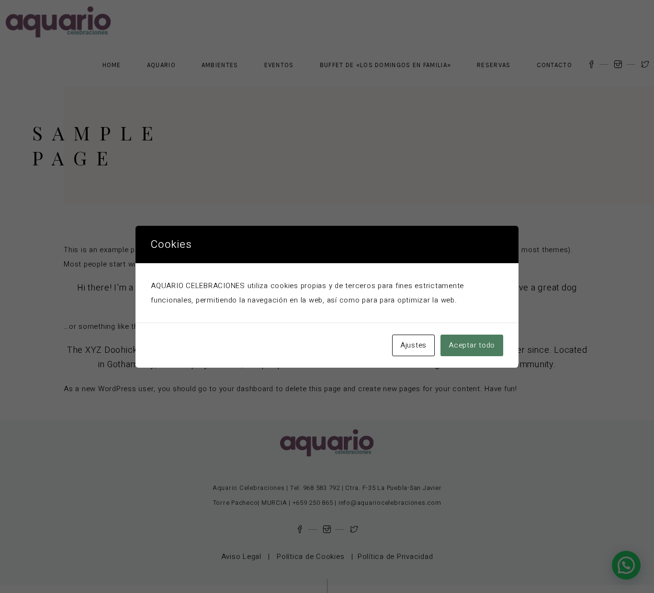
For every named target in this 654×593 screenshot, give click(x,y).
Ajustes (413, 345)
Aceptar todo (472, 345)
